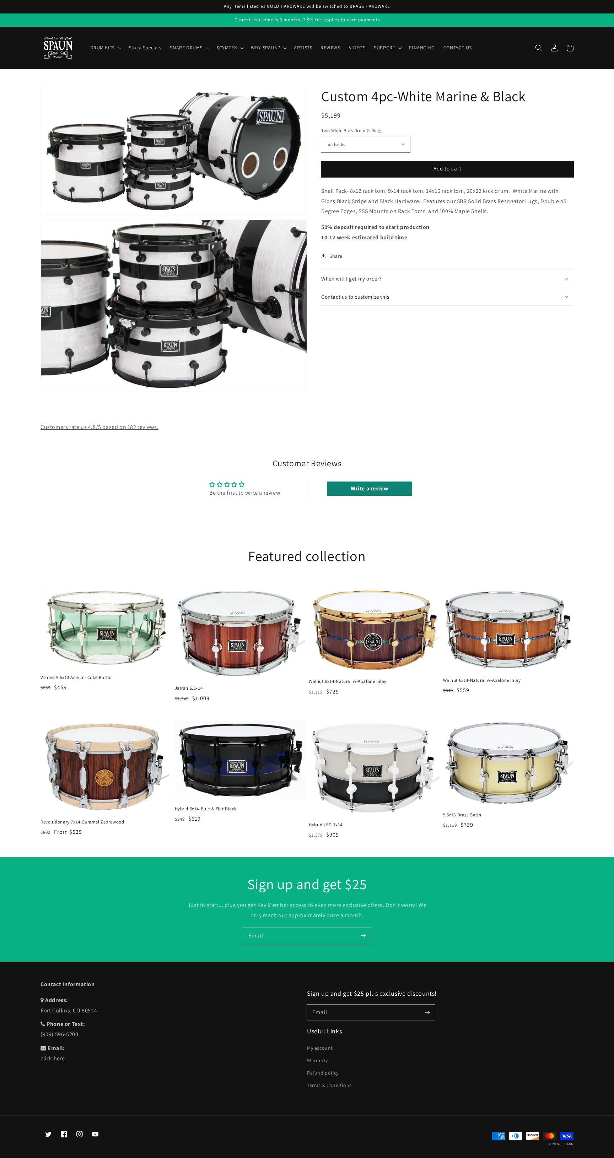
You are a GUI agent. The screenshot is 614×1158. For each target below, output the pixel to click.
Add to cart (447, 168)
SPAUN (568, 1144)
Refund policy (323, 1073)
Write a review (369, 488)
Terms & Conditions (329, 1085)
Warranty (317, 1060)
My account (320, 1048)
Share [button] (336, 256)
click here (53, 1058)
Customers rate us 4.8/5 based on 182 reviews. (99, 427)
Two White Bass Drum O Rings (351, 130)
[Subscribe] (363, 936)
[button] (538, 48)
